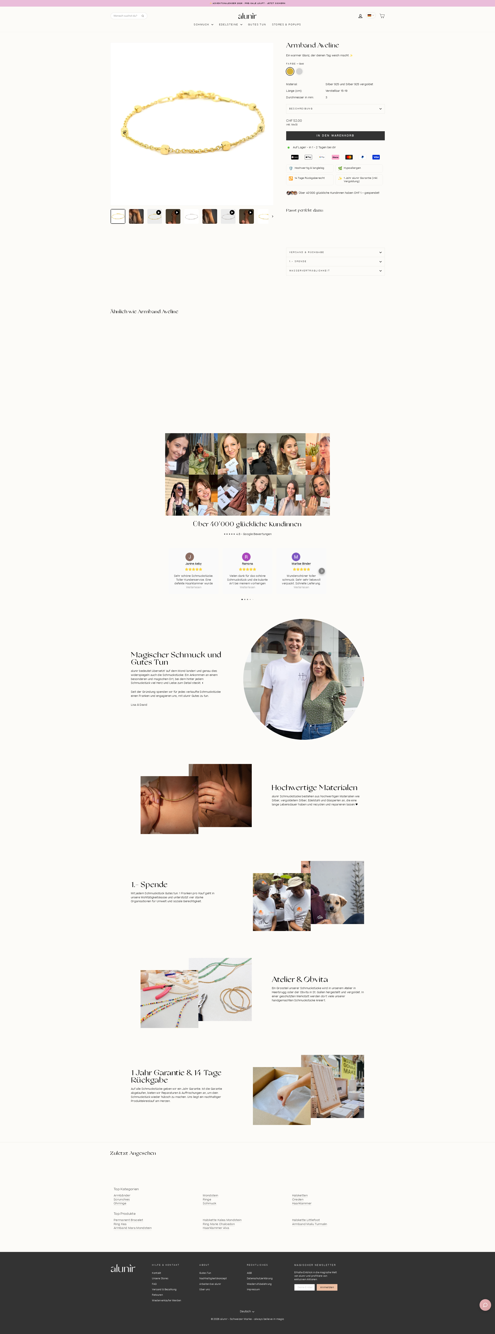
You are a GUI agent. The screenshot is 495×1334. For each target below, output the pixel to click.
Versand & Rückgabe (306, 252)
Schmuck (202, 24)
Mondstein (210, 1196)
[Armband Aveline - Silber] (307, 230)
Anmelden (327, 1287)
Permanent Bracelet (128, 1220)
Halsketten (300, 1196)
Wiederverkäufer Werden (166, 1300)
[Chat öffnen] (485, 1305)
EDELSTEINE (229, 24)
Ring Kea (120, 1224)
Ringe (207, 1200)
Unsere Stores (160, 1278)
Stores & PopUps (286, 24)
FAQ (154, 1284)
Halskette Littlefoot (306, 1220)
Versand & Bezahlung (164, 1289)
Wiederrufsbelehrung (259, 1284)
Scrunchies (122, 1200)
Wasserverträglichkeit (309, 270)
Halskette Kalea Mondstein (222, 1220)
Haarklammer (302, 1203)
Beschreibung (301, 108)
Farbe (295, 63)
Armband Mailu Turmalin (309, 1224)
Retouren (157, 1295)
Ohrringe (120, 1203)
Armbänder (122, 1196)
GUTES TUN (257, 24)
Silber (299, 71)
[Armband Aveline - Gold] (307, 226)
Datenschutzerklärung (260, 1278)
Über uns (204, 1289)
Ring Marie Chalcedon (219, 1224)
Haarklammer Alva (216, 1228)
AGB (249, 1273)
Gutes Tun (205, 1273)
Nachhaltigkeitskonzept (213, 1278)
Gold (290, 71)
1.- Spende (298, 261)
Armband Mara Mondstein (133, 1228)
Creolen (297, 1200)
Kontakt (156, 1273)
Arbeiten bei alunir (210, 1284)
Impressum (253, 1289)
